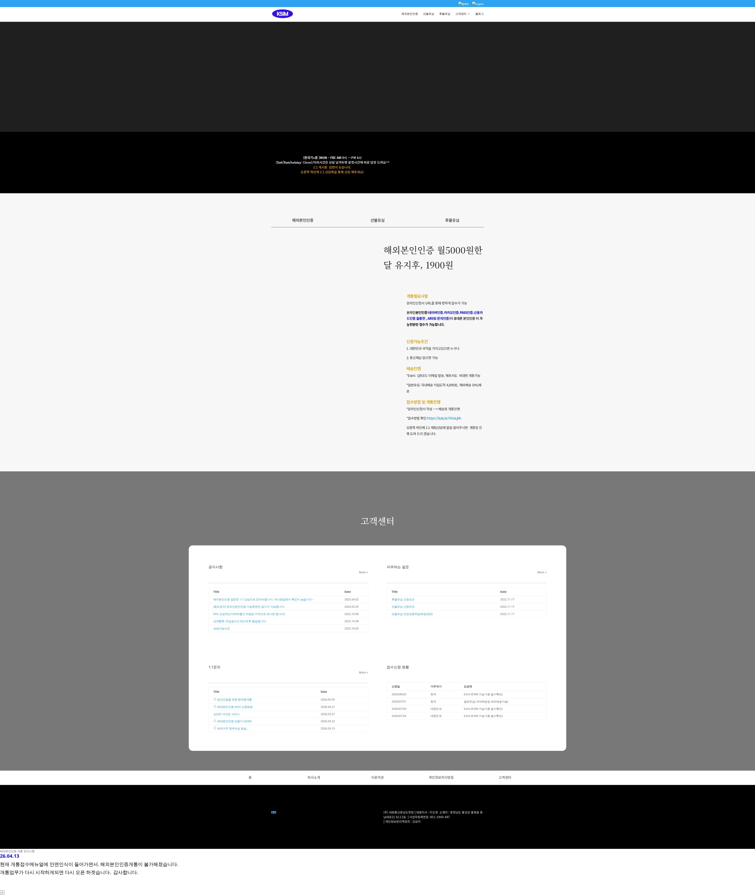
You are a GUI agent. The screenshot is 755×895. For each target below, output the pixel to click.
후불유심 (444, 14)
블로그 (479, 14)
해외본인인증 (409, 14)
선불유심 (428, 14)
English (479, 4)
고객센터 (460, 14)
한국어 (465, 4)
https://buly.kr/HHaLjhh (444, 418)
